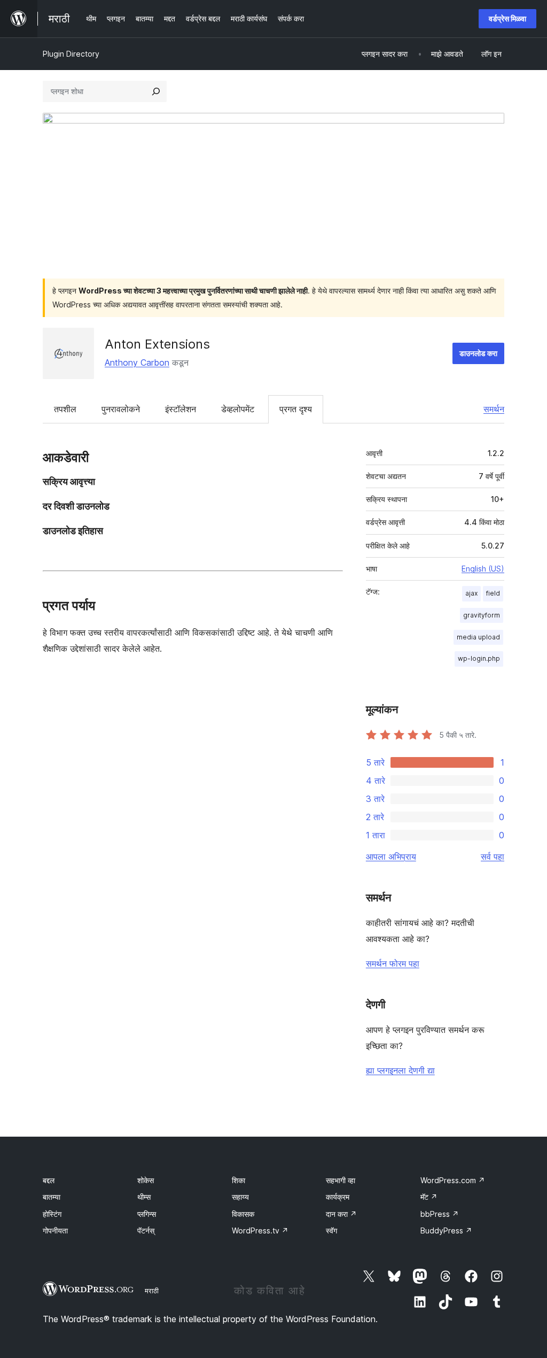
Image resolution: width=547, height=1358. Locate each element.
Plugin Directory (71, 53)
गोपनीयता (55, 1230)
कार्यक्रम (337, 1196)
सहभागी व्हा (340, 1180)
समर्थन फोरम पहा (392, 963)
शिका (238, 1180)
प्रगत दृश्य (295, 409)
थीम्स (144, 1196)
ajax (471, 593)
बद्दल (48, 1180)
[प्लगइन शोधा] (156, 91)
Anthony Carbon (137, 362)
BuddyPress (446, 1230)
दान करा (341, 1213)
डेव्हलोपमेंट (237, 409)
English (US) (483, 568)
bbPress (439, 1213)
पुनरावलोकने (120, 409)
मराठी (152, 1290)
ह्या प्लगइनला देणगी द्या (400, 1070)
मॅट (428, 1196)
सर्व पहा (492, 856)
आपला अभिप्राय (391, 856)
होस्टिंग (52, 1213)
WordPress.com (452, 1180)
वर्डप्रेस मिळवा (507, 18)
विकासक (243, 1213)
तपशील (65, 409)
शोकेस (145, 1180)
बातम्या (51, 1196)
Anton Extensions (157, 344)
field (493, 593)
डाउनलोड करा (478, 353)
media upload (478, 637)
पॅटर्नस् (145, 1230)
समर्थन (493, 409)
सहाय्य (240, 1196)
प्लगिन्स (146, 1213)
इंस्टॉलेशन (180, 409)
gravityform (481, 615)
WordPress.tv (260, 1230)
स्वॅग (331, 1230)
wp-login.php (479, 658)
